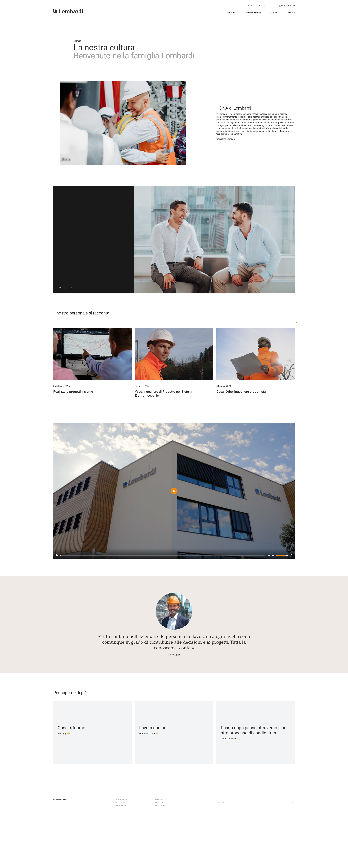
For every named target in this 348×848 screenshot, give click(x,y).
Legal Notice (120, 803)
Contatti (261, 6)
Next (298, 364)
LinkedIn (159, 800)
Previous (49, 364)
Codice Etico (160, 806)
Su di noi (274, 13)
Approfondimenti (252, 13)
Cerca (221, 802)
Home (250, 6)
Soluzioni (231, 13)
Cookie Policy (120, 806)
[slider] (162, 555)
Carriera (291, 13)
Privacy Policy (120, 800)
